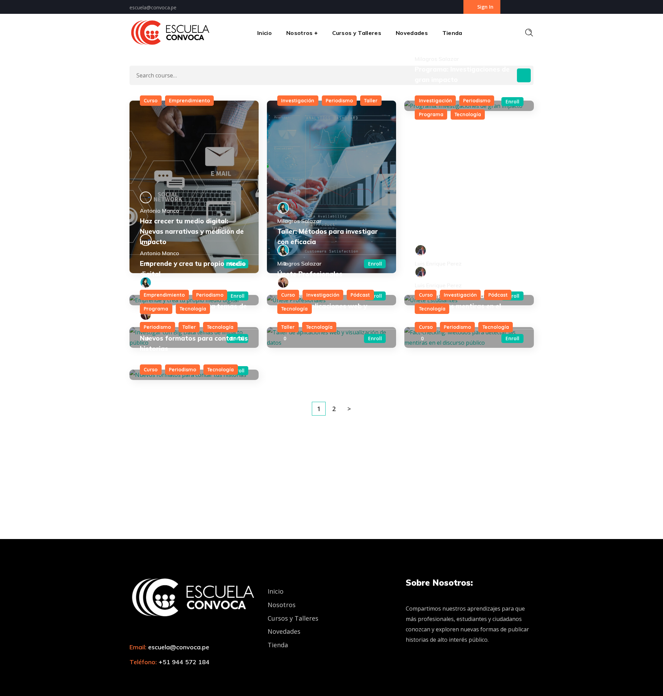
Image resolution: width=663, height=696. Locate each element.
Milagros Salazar (299, 220)
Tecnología (467, 114)
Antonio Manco (159, 210)
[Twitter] (133, 677)
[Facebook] (145, 677)
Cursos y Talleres (293, 618)
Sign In (485, 6)
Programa (431, 114)
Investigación (297, 101)
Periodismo (339, 101)
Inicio (276, 591)
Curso (150, 101)
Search (524, 75)
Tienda (278, 645)
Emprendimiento (189, 101)
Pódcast (360, 295)
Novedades (284, 631)
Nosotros (282, 605)
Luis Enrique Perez (438, 263)
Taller (370, 101)
